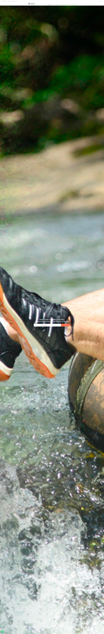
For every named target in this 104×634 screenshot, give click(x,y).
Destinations (58, 4)
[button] (2, 631)
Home (49, 4)
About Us (53, 4)
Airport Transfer (65, 4)
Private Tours (72, 4)
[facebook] (99, 1)
